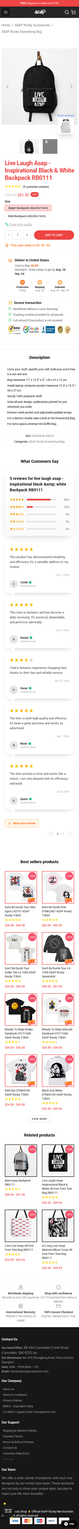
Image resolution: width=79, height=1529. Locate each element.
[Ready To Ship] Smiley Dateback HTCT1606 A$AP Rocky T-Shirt (19, 1033)
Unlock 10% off (8, 1511)
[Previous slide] (8, 86)
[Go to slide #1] (29, 146)
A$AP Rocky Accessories (32, 25)
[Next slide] (71, 86)
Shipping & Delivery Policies (20, 1430)
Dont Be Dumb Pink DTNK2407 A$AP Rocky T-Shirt (57, 911)
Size (7, 201)
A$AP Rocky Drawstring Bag (22, 32)
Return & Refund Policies (18, 1442)
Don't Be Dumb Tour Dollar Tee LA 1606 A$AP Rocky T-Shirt (20, 972)
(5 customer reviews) (36, 186)
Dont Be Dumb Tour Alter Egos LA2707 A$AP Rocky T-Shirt (20, 911)
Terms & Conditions (15, 1394)
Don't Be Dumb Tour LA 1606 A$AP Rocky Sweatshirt (56, 972)
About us (8, 1389)
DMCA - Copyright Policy (18, 1406)
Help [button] (71, 1523)
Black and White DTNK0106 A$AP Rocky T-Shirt (57, 1094)
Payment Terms (12, 1436)
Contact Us (10, 1447)
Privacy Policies (12, 1400)
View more (39, 1119)
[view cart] (73, 12)
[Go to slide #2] (50, 146)
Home (6, 25)
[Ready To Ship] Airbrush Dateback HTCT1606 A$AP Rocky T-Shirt (57, 1033)
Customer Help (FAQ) (16, 1453)
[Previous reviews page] (50, 834)
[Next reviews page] (70, 834)
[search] (66, 12)
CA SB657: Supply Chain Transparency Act (29, 1412)
